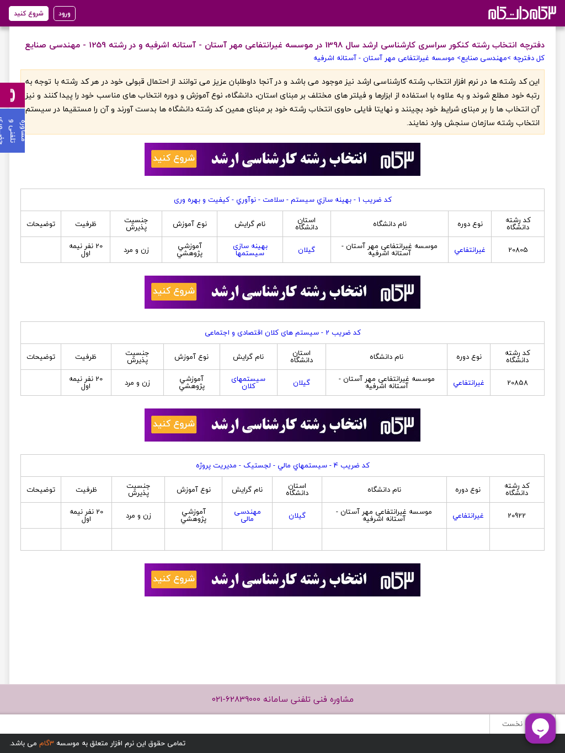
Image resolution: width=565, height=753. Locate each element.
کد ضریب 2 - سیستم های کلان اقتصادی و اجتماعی (283, 332)
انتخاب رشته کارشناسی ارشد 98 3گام (521, 12)
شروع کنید (29, 13)
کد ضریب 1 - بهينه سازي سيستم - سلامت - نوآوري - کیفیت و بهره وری (283, 199)
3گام (46, 743)
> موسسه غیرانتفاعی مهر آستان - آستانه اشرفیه (387, 58)
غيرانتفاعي (470, 250)
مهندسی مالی (247, 515)
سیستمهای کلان (248, 382)
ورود (64, 13)
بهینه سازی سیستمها (250, 249)
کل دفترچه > (526, 58)
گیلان (306, 250)
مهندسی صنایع (484, 58)
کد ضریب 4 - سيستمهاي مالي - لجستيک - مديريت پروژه (283, 465)
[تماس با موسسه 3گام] (12, 95)
